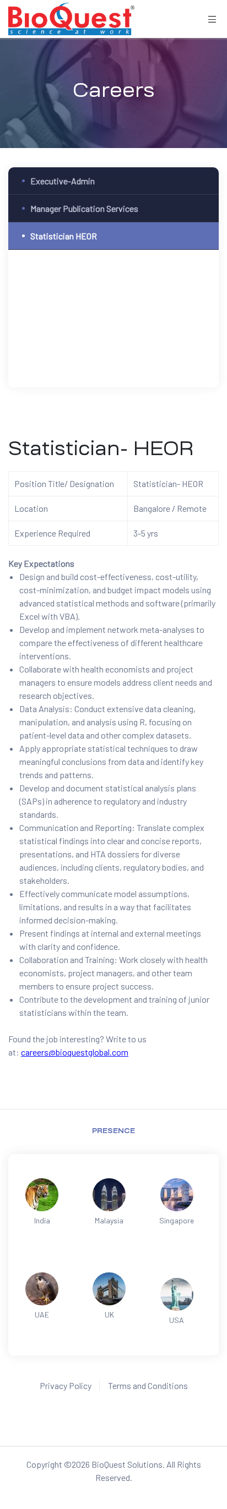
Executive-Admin (62, 181)
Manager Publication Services (84, 208)
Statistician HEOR (63, 236)
